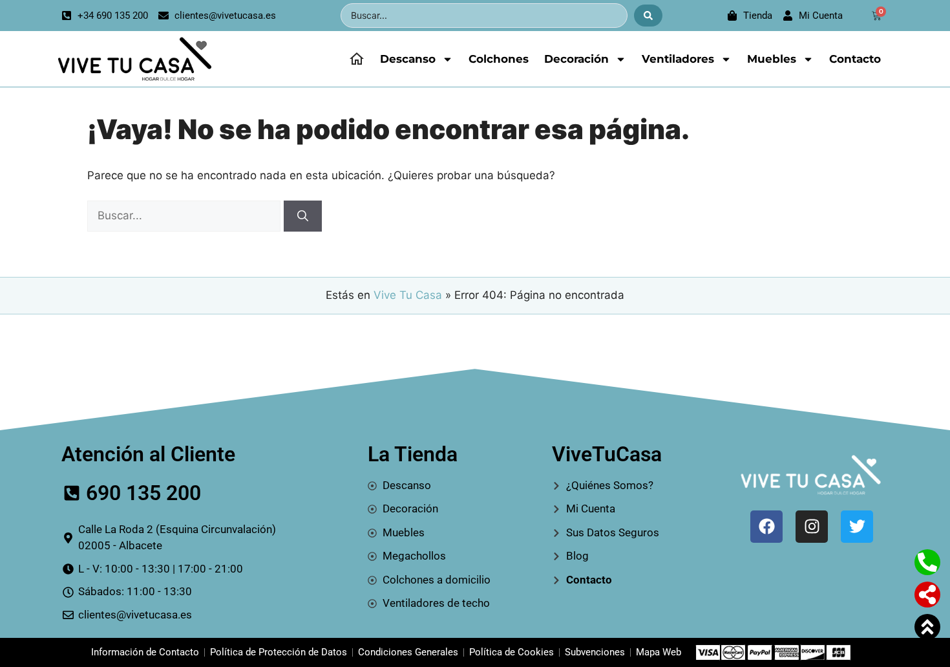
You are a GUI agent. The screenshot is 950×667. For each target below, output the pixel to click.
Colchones (499, 58)
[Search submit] (648, 16)
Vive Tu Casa (408, 295)
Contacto (855, 58)
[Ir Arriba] (927, 627)
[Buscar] (303, 216)
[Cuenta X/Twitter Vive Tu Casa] (857, 526)
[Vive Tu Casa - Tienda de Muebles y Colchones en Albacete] (133, 59)
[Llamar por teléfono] (927, 562)
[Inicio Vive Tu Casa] (356, 59)
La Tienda (413, 454)
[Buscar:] (185, 215)
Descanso (408, 58)
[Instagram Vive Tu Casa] (812, 526)
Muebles (771, 58)
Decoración (576, 58)
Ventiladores (678, 58)
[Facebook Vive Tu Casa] (766, 526)
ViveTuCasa (607, 454)
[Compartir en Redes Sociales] (927, 594)
